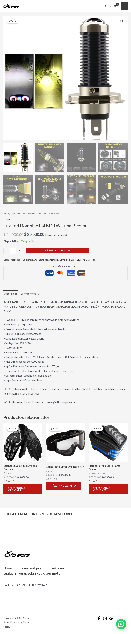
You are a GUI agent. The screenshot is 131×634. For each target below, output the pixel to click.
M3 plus (84, 259)
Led (68, 259)
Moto (92, 259)
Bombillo (53, 259)
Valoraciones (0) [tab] (30, 293)
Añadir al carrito (57, 250)
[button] (122, 21)
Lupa (73, 259)
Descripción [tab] (10, 293)
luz (78, 259)
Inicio (6, 213)
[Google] (111, 618)
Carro (62, 259)
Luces (13, 213)
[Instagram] (105, 618)
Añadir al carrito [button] (63, 485)
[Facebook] (99, 618)
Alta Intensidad (40, 259)
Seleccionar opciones (16, 489)
